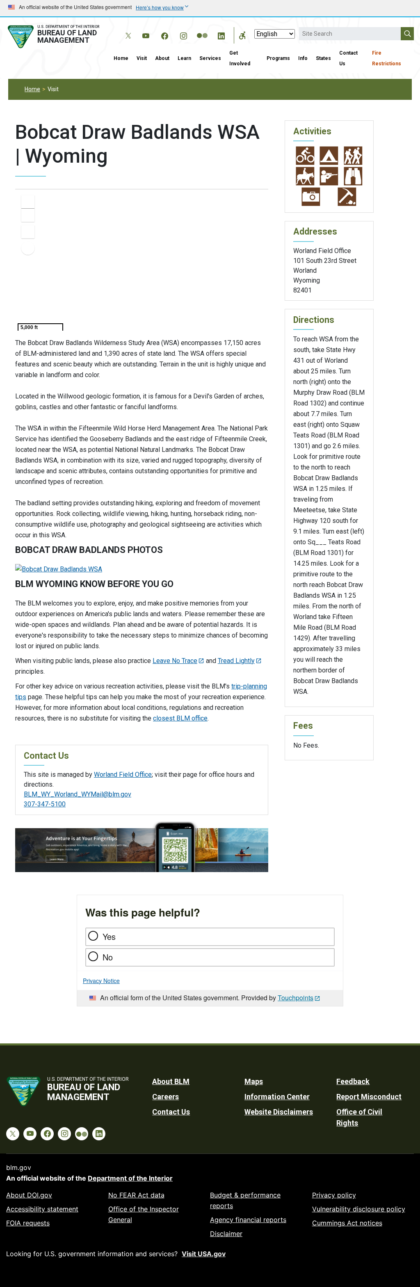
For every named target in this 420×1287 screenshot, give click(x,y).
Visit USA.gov (204, 1254)
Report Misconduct (369, 1096)
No (108, 957)
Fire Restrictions (386, 58)
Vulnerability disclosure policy (358, 1209)
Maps (253, 1081)
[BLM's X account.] (126, 29)
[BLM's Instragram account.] (183, 34)
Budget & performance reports (245, 1200)
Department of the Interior (130, 1178)
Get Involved (239, 58)
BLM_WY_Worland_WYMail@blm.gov (77, 794)
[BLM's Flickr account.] (202, 29)
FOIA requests (28, 1223)
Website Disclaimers (278, 1111)
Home (121, 58)
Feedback (353, 1081)
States (323, 58)
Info (303, 58)
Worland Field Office (123, 774)
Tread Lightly (236, 661)
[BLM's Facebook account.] (164, 34)
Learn (184, 58)
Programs (278, 58)
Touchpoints (295, 997)
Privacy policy (334, 1195)
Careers (165, 1096)
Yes (109, 936)
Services (210, 58)
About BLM (170, 1081)
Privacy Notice (101, 980)
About (162, 58)
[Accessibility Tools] (242, 35)
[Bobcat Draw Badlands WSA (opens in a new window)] (58, 569)
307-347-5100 (45, 804)
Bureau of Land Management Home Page (54, 36)
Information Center (277, 1096)
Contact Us (348, 58)
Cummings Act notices (347, 1223)
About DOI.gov (29, 1195)
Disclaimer (226, 1233)
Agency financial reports (248, 1220)
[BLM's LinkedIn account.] (221, 34)
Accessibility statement (42, 1209)
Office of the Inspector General (143, 1214)
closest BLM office (180, 718)
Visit (142, 58)
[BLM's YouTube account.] (145, 34)
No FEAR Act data (136, 1195)
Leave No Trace (175, 661)
